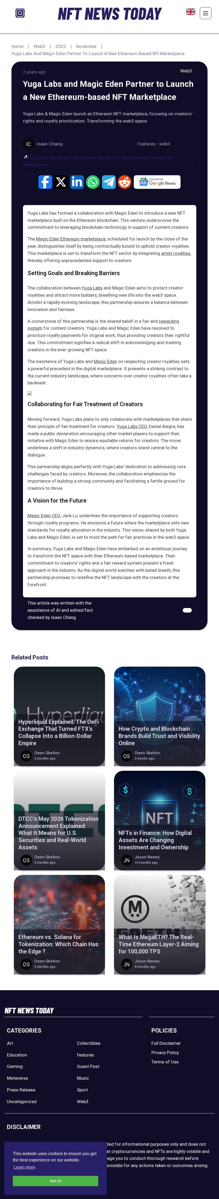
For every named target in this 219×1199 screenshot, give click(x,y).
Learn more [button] (24, 1167)
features (85, 1055)
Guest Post (88, 1066)
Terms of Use (165, 1062)
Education (17, 1055)
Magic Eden (105, 361)
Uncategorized (22, 1101)
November (86, 46)
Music (83, 1078)
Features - (148, 143)
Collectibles (88, 1043)
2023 (60, 46)
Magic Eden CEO (44, 515)
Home (17, 46)
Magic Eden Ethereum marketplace (70, 239)
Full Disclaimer (166, 1043)
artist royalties (175, 253)
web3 (164, 143)
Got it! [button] (55, 1181)
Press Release (21, 1089)
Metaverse (17, 1078)
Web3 (39, 46)
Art (10, 1043)
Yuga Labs (92, 288)
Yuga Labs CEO (132, 426)
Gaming (15, 1066)
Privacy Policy (165, 1052)
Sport (82, 1089)
